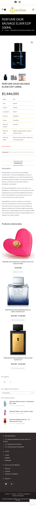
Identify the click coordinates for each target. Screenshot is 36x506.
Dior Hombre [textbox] (17, 393)
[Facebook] (16, 2)
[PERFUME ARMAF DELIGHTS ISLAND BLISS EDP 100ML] (5, 403)
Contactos (13, 494)
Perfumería (19, 152)
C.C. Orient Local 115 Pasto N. (13, 444)
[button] (31, 42)
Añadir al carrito (18, 272)
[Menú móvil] (33, 9)
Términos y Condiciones (11, 474)
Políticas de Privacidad (18, 495)
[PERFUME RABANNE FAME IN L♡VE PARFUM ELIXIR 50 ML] (5, 421)
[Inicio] (2, 30)
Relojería (7, 457)
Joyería (7, 455)
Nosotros (7, 468)
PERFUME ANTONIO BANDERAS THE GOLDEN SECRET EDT (18, 359)
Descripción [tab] (18, 163)
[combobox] (18, 392)
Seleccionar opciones (18, 320)
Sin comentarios (20, 405)
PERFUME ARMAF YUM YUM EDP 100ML (21, 411)
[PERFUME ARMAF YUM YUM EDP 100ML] (5, 412)
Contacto (7, 471)
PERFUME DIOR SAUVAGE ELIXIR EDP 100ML (23, 30)
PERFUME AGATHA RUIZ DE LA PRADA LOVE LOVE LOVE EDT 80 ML (18, 262)
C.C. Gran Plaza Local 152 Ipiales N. (14, 447)
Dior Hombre (12, 152)
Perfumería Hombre (28, 152)
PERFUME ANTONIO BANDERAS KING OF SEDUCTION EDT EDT (18, 310)
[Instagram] (20, 2)
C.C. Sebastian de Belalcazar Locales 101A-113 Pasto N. (16, 440)
